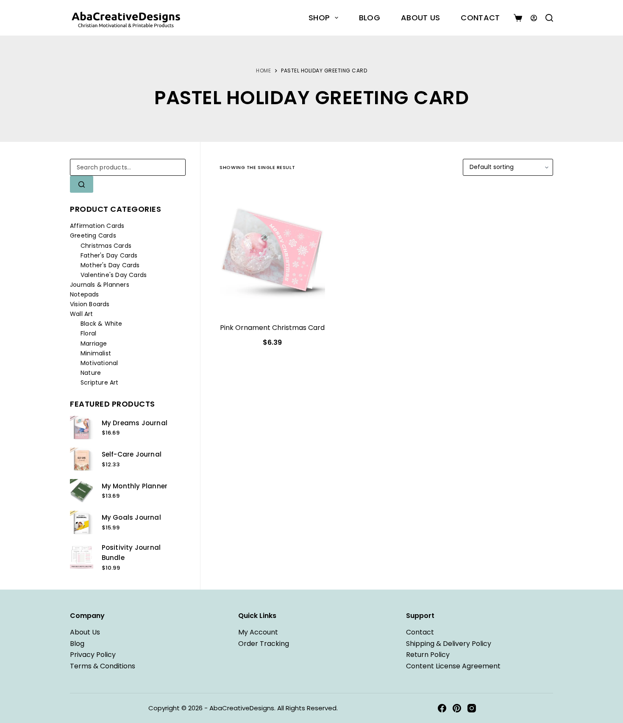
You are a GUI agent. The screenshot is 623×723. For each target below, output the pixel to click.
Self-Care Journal (131, 454)
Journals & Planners (99, 284)
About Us (420, 17)
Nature (91, 372)
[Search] (549, 18)
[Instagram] (471, 708)
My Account (258, 632)
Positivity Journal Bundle (131, 552)
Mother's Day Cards (110, 265)
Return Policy (428, 654)
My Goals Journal (131, 517)
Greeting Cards (93, 235)
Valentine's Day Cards (114, 275)
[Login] (534, 18)
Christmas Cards (106, 245)
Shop (319, 17)
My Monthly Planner (135, 486)
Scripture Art (100, 382)
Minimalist (96, 353)
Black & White (101, 323)
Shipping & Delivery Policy (448, 643)
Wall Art (81, 314)
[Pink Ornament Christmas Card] (272, 250)
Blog (369, 17)
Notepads (84, 294)
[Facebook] (442, 708)
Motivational (99, 363)
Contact (480, 17)
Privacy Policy (93, 654)
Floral (88, 333)
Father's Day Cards (109, 255)
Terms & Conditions (102, 666)
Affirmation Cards (97, 226)
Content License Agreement (453, 666)
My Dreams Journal (134, 422)
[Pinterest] (457, 708)
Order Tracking (263, 643)
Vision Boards (90, 304)
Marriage (94, 343)
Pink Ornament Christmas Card (272, 327)
